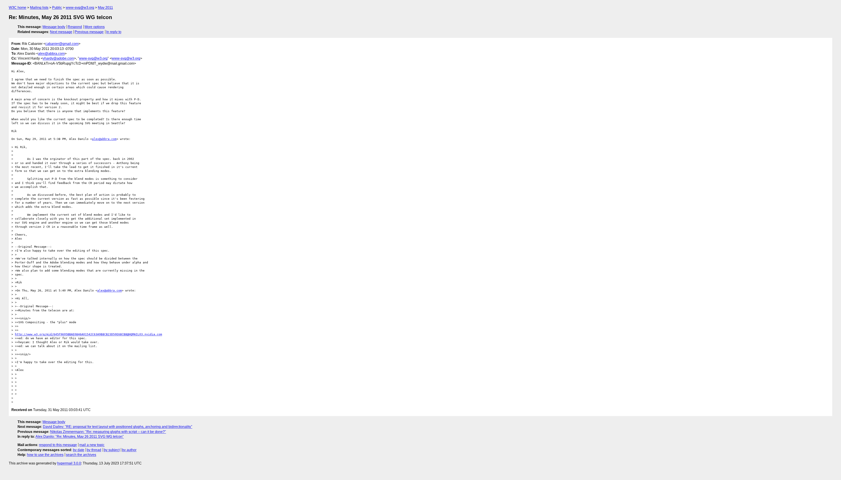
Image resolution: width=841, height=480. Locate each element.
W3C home (17, 7)
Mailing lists (39, 7)
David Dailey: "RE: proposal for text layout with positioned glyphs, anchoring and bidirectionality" (117, 427)
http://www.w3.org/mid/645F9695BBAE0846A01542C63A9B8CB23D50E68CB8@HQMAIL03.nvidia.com (88, 334)
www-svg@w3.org (80, 7)
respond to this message (58, 445)
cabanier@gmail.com (61, 44)
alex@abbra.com (51, 53)
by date (78, 450)
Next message (61, 32)
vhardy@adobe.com (58, 58)
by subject (112, 450)
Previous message (89, 32)
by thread (94, 450)
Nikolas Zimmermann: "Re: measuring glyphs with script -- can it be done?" (108, 432)
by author (129, 450)
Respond (75, 27)
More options (95, 27)
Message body (53, 27)
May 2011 (105, 7)
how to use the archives (45, 455)
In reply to (113, 32)
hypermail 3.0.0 (69, 463)
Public (57, 7)
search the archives (81, 455)
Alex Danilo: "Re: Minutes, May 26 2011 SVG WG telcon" (79, 436)
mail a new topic (91, 445)
